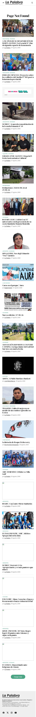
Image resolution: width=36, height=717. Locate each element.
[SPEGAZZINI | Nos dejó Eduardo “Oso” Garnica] (18, 240)
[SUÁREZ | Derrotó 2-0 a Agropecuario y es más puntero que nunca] (18, 552)
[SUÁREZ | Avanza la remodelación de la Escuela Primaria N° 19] (18, 111)
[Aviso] (18, 91)
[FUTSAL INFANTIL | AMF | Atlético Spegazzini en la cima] (18, 520)
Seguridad (12, 406)
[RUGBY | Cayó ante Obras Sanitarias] (18, 491)
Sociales (5, 469)
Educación (6, 38)
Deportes (5, 251)
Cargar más (18, 677)
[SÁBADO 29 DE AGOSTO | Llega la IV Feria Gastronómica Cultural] (18, 143)
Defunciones (6, 185)
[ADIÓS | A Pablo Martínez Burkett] (18, 365)
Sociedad (12, 38)
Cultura (5, 153)
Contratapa (6, 283)
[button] (3, 3)
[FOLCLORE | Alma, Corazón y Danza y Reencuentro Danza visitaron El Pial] (18, 586)
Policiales (6, 406)
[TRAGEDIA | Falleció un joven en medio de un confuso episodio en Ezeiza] (18, 395)
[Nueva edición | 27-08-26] (18, 302)
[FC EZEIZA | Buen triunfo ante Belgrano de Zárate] (18, 652)
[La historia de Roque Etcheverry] (18, 429)
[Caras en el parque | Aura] (18, 272)
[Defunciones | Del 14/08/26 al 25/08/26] (18, 175)
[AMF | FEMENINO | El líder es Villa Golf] (18, 459)
